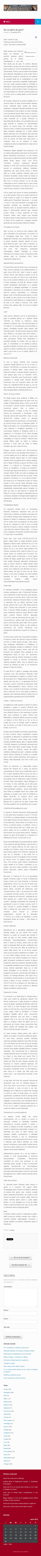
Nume (6, 1310)
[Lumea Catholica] (20, 8)
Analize (6, 1389)
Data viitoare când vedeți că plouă (14, 1366)
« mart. (5, 1544)
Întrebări (6, 1430)
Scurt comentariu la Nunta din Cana (14, 1378)
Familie (6, 1417)
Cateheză (6, 1408)
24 (10, 1538)
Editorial (6, 1414)
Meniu (8, 22)
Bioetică (6, 1402)
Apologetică (7, 1392)
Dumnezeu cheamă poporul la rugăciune (16, 1360)
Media (5, 1445)
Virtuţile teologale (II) (20, 1265)
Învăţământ (7, 1433)
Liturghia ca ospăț (9, 1363)
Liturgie (12, 1230)
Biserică (6, 1405)
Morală (6, 1448)
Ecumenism (7, 1411)
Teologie (6, 1464)
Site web (7, 1327)
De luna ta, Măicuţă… (18, 1478)
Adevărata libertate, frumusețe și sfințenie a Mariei (19, 1351)
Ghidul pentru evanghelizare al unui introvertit (17, 1354)
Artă (5, 1395)
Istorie (5, 1436)
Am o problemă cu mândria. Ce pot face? (16, 1348)
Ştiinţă (6, 1461)
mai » (10, 1544)
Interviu (6, 1427)
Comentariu (8, 1286)
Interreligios (7, 1423)
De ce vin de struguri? (20, 1257)
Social (5, 1455)
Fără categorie (8, 1420)
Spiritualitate (7, 1458)
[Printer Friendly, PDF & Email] (36, 37)
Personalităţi (7, 1451)
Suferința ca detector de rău (12, 1375)
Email (6, 1318)
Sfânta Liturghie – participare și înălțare (16, 1357)
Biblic (5, 1399)
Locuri (5, 1442)
